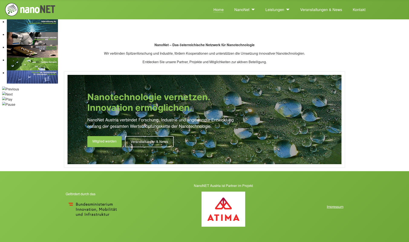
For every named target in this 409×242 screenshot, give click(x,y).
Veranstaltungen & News (321, 9)
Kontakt (359, 9)
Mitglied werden (104, 141)
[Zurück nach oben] (401, 234)
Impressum (335, 206)
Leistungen (274, 9)
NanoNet (241, 9)
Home (218, 9)
